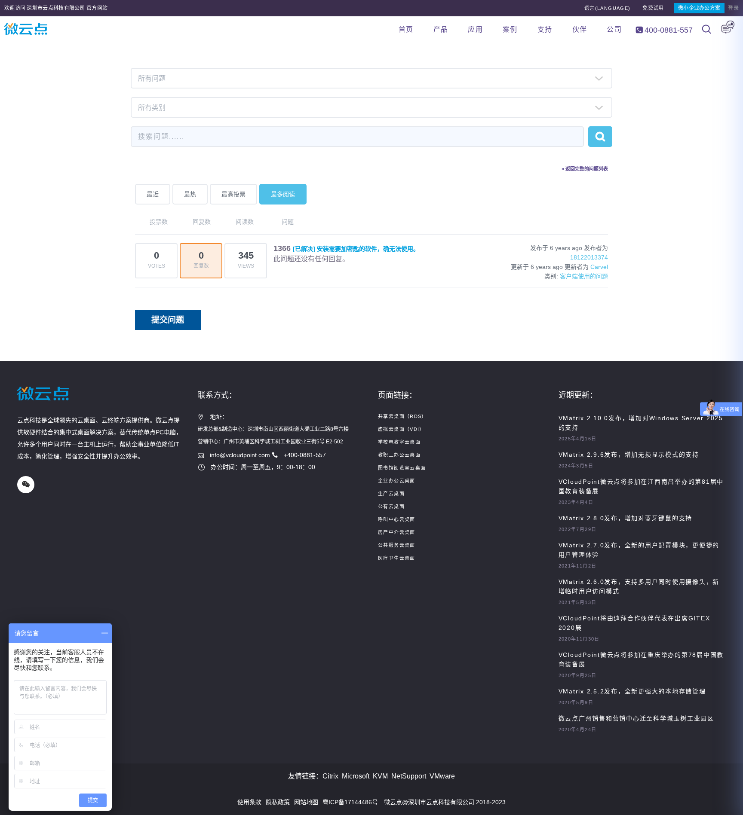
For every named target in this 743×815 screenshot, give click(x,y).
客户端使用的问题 (584, 276)
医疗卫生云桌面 (396, 558)
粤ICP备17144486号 (350, 802)
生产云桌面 (391, 493)
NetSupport (408, 776)
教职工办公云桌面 (399, 455)
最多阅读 (283, 194)
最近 (153, 194)
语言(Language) (607, 8)
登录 (733, 8)
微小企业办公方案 (699, 8)
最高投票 (233, 194)
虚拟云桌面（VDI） (401, 429)
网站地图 (306, 802)
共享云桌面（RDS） (402, 416)
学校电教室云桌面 (399, 442)
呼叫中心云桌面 (396, 519)
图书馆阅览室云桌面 (402, 467)
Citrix (330, 776)
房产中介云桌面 (396, 532)
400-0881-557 (667, 30)
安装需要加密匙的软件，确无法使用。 (356, 248)
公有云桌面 (391, 506)
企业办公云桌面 (396, 480)
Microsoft (355, 776)
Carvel (599, 266)
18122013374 (589, 257)
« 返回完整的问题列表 (585, 168)
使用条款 (249, 802)
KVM (380, 776)
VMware (442, 776)
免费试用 (652, 8)
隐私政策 (278, 802)
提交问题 (167, 319)
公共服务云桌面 (396, 545)
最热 (190, 194)
